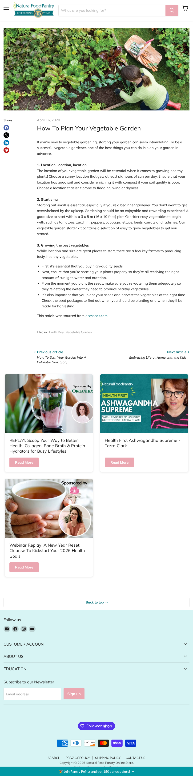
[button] (96, 771)
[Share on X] (6, 135)
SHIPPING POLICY (108, 758)
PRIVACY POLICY (78, 758)
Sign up (74, 693)
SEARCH (54, 758)
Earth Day (56, 332)
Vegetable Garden (79, 332)
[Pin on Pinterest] (6, 150)
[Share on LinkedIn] (6, 142)
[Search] (171, 10)
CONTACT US (135, 758)
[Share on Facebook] (6, 127)
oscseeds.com (96, 316)
